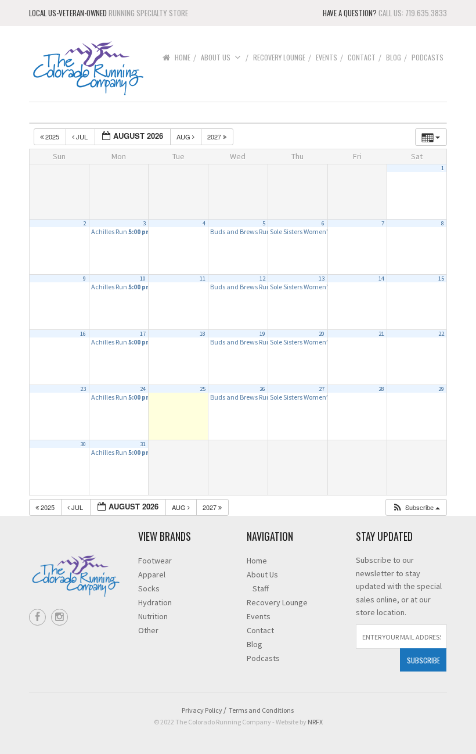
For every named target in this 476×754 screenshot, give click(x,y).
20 (321, 333)
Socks (149, 588)
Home (182, 57)
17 (143, 333)
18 (202, 333)
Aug (184, 136)
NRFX (315, 721)
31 (143, 444)
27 (321, 389)
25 (202, 389)
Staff (261, 588)
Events (326, 57)
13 (321, 278)
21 (381, 333)
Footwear (155, 560)
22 (441, 333)
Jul (81, 136)
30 (83, 444)
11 (202, 278)
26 (262, 389)
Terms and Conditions (261, 710)
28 (381, 389)
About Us (215, 57)
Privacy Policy (202, 710)
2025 (52, 136)
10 (143, 278)
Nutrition (153, 616)
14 (381, 278)
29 (441, 389)
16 (83, 333)
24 (143, 389)
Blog (393, 57)
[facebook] (37, 617)
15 (441, 278)
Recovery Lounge (279, 57)
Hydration (155, 602)
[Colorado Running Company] (87, 67)
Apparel (151, 574)
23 (83, 389)
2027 (215, 136)
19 (262, 333)
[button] (416, 507)
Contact (362, 57)
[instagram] (59, 617)
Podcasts (427, 57)
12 (262, 278)
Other (148, 630)
